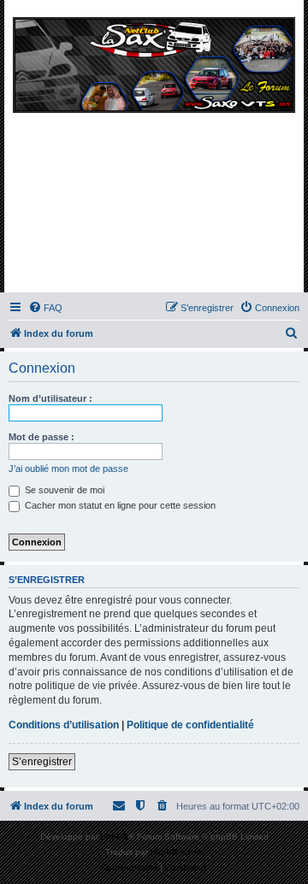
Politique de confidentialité (190, 725)
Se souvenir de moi (63, 490)
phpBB (114, 836)
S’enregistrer (42, 762)
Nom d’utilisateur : (50, 398)
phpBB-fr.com (177, 852)
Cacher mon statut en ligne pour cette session (119, 505)
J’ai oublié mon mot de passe (68, 468)
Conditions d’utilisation (64, 725)
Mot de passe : (41, 437)
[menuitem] (45, 308)
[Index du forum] (154, 150)
